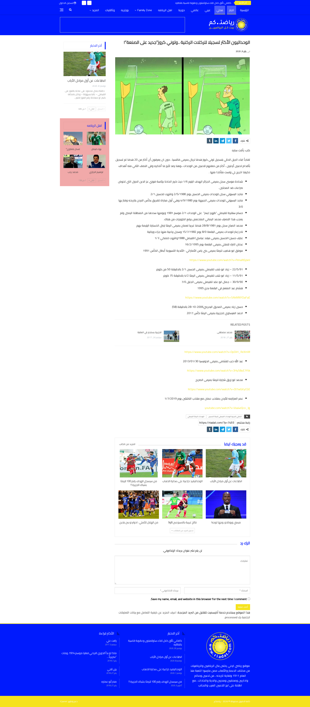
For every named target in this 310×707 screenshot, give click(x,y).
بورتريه (125, 10)
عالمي (195, 10)
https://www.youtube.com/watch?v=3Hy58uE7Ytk (218, 370)
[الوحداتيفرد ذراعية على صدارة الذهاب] (182, 463)
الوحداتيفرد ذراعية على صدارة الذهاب (162, 669)
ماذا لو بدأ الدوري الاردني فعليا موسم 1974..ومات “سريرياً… (89, 654)
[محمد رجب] (73, 161)
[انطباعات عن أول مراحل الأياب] (226, 463)
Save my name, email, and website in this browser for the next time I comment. (199, 599)
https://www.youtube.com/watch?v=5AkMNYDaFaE (217, 297)
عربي (207, 10)
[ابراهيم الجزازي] (96, 161)
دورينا (181, 10)
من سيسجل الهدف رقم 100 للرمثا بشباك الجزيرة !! (155, 681)
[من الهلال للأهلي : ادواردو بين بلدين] (138, 504)
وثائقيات (110, 10)
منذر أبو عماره (109, 681)
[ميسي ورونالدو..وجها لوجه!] (226, 504)
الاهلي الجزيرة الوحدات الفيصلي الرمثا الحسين (225, 416)
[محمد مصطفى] (242, 336)
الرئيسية (244, 10)
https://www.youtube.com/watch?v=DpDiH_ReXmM (217, 351)
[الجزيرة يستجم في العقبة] (171, 336)
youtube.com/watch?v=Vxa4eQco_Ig (227, 407)
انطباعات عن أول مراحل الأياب (86, 80)
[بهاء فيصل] (96, 138)
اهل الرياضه (165, 10)
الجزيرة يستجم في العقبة (149, 332)
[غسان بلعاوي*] (73, 138)
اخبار (231, 10)
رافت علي (111, 640)
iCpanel (63, 701)
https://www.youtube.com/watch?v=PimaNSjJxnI (220, 260)
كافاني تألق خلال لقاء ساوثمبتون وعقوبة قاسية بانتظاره (203, 3)
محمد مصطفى (224, 332)
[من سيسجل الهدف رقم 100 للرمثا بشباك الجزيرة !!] (138, 463)
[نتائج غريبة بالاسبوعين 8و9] (182, 504)
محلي (220, 10)
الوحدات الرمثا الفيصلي (196, 416)
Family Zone (144, 10)
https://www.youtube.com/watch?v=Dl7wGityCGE (219, 389)
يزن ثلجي (112, 669)
